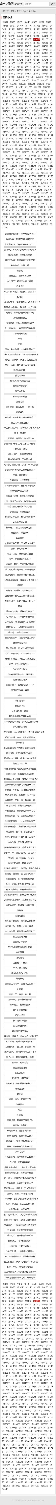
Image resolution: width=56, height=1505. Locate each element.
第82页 (20, 67)
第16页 (20, 29)
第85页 (45, 67)
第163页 (10, 118)
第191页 (23, 135)
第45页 (11, 46)
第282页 (25, 193)
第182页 (38, 128)
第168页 (6, 121)
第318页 (13, 217)
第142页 (13, 104)
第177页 (42, 125)
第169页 (16, 121)
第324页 (19, 220)
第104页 (6, 80)
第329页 (16, 224)
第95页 (28, 73)
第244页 (19, 169)
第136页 (6, 101)
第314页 (25, 214)
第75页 (11, 63)
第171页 (35, 121)
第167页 (48, 118)
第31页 (45, 36)
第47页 (28, 46)
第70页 (20, 60)
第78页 (36, 63)
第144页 (32, 104)
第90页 (36, 70)
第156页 (44, 111)
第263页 (48, 179)
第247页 (48, 169)
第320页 (32, 217)
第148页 (19, 108)
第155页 (35, 111)
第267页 (35, 183)
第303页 (23, 207)
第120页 (6, 91)
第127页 (23, 94)
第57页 (11, 53)
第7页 (48, 22)
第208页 (32, 145)
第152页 (6, 111)
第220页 (44, 152)
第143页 (23, 104)
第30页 (36, 36)
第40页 (20, 43)
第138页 (25, 101)
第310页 (38, 210)
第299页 (35, 203)
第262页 (38, 179)
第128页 (32, 94)
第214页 (38, 149)
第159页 (23, 114)
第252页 (44, 173)
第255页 (23, 176)
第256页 (32, 176)
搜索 (53, 4)
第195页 (10, 138)
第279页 (48, 190)
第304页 (32, 207)
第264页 (6, 183)
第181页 (29, 128)
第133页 (29, 97)
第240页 (32, 166)
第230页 (38, 159)
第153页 (16, 111)
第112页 (31, 84)
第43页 (45, 43)
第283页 (35, 193)
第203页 (35, 142)
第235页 (35, 162)
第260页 (19, 179)
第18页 (36, 29)
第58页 (20, 53)
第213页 (28, 149)
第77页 (28, 63)
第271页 (23, 186)
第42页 (36, 43)
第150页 (38, 108)
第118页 (37, 87)
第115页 (9, 87)
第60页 (36, 53)
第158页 (13, 114)
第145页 (42, 104)
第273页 (42, 186)
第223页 (23, 155)
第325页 (29, 220)
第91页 (45, 70)
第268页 (44, 183)
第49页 (45, 46)
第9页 (12, 26)
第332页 (44, 224)
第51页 (11, 49)
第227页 (10, 159)
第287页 (23, 197)
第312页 (6, 214)
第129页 (42, 94)
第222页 (13, 155)
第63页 (11, 56)
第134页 (38, 97)
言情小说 (31, 11)
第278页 (38, 190)
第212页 (19, 149)
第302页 (13, 207)
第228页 (19, 159)
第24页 (36, 32)
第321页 (42, 217)
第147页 (10, 108)
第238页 (13, 166)
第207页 (23, 145)
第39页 (11, 43)
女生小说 (21, 11)
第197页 (29, 138)
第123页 (35, 91)
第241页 (42, 166)
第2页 (12, 22)
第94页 (20, 73)
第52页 (20, 49)
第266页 (25, 183)
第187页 (35, 132)
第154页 (25, 111)
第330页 (25, 224)
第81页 (11, 67)
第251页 (35, 173)
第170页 (25, 121)
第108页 (44, 80)
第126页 (13, 94)
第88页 (20, 70)
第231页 (48, 159)
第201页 (16, 142)
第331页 (35, 224)
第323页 (10, 220)
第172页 (44, 121)
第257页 (42, 176)
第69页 (11, 60)
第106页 (25, 80)
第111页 (22, 84)
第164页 (19, 118)
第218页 (25, 152)
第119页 (46, 87)
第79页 (45, 63)
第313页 (16, 214)
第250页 (25, 173)
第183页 (48, 128)
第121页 (16, 91)
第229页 (29, 159)
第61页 (45, 53)
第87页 (11, 70)
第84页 (36, 67)
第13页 (45, 26)
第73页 (45, 60)
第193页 (42, 135)
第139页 (35, 101)
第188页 (44, 132)
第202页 (25, 142)
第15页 (11, 29)
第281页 (16, 193)
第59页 (28, 53)
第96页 (36, 73)
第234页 (25, 162)
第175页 (23, 125)
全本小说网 (7, 3)
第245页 (29, 169)
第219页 (35, 152)
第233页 (16, 162)
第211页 (9, 149)
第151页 (48, 108)
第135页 (48, 97)
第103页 (49, 77)
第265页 (16, 183)
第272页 (32, 186)
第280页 (6, 193)
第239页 (23, 166)
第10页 (20, 26)
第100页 (20, 77)
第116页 (19, 87)
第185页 (16, 132)
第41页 (28, 43)
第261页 (29, 179)
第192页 (32, 135)
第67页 (45, 56)
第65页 (28, 56)
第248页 (6, 173)
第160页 (32, 114)
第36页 (37, 39)
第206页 (13, 145)
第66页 (36, 56)
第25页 (45, 32)
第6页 (41, 22)
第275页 (10, 190)
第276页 (19, 190)
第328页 (6, 224)
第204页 (44, 142)
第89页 (28, 70)
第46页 (20, 46)
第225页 (42, 155)
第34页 (20, 39)
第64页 (20, 56)
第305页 (42, 207)
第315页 (35, 214)
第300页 (44, 203)
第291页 (10, 200)
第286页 (13, 197)
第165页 (29, 118)
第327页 (48, 220)
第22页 (20, 32)
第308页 (19, 210)
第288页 (32, 197)
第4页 (27, 22)
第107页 (35, 80)
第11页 (29, 26)
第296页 (6, 203)
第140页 (44, 101)
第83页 (28, 67)
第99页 (11, 77)
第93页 (11, 73)
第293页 (29, 200)
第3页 (19, 22)
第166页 (38, 118)
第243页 (10, 169)
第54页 (36, 49)
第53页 (28, 49)
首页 (13, 11)
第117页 (28, 87)
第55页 (45, 49)
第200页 (6, 142)
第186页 (25, 132)
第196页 (19, 138)
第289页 (42, 197)
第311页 (47, 210)
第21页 (11, 32)
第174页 (13, 125)
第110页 (13, 84)
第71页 (28, 60)
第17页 (28, 29)
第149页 (29, 108)
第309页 (29, 210)
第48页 (36, 46)
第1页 (5, 22)
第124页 (44, 91)
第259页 (10, 179)
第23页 (28, 32)
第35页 (28, 39)
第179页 (10, 128)
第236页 (44, 162)
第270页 (13, 186)
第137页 (16, 101)
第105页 (16, 80)
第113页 (40, 84)
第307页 (10, 210)
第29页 (28, 36)
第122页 (25, 91)
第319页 (23, 217)
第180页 (19, 128)
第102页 (39, 77)
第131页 (10, 97)
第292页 (19, 200)
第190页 (13, 135)
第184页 (6, 132)
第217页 (16, 152)
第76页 (20, 63)
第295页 (48, 200)
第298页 (25, 203)
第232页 (6, 162)
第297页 (16, 203)
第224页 (32, 155)
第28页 (20, 36)
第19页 (45, 29)
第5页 (34, 22)
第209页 (42, 145)
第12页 (37, 26)
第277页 (29, 190)
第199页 (48, 138)
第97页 (45, 73)
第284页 (44, 193)
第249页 (16, 173)
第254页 (13, 176)
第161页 (42, 114)
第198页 (38, 138)
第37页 (45, 39)
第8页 (5, 26)
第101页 (30, 77)
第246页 (38, 169)
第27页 (11, 36)
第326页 (38, 220)
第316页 (44, 214)
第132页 (19, 97)
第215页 (47, 149)
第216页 (6, 152)
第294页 (38, 200)
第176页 (32, 125)
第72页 (36, 60)
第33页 (11, 39)
